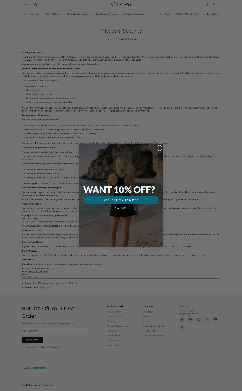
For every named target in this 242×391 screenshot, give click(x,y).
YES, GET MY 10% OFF (121, 200)
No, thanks (121, 207)
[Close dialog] (159, 148)
